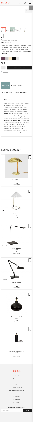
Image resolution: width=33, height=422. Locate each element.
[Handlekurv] (24, 2)
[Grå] (6, 58)
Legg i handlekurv (19, 68)
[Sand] (10, 58)
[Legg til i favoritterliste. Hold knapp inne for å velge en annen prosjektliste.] (3, 36)
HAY (16, 215)
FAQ (16, 384)
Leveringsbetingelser (16, 387)
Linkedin (17, 402)
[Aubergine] (3, 58)
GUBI (16, 180)
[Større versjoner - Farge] (17, 58)
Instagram (17, 399)
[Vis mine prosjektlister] (31, 8)
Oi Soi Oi (16, 318)
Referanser (16, 379)
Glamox (16, 249)
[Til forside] (5, 3)
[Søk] (19, 2)
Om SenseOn (16, 376)
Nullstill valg (5, 72)
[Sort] (14, 58)
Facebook (17, 396)
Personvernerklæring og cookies (16, 390)
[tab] (5, 85)
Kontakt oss (16, 382)
